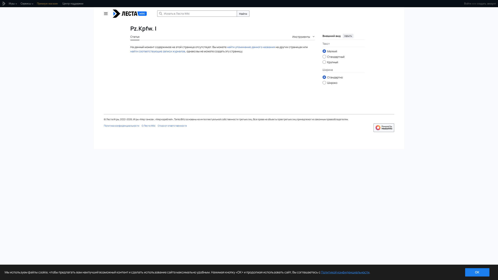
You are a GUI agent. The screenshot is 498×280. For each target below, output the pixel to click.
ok (477, 272)
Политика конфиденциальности (121, 125)
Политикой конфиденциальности (345, 272)
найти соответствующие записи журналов (157, 51)
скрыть (348, 36)
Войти (467, 3)
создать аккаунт (486, 3)
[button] (106, 13)
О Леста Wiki (148, 125)
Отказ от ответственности (172, 125)
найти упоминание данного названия (251, 47)
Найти (243, 14)
